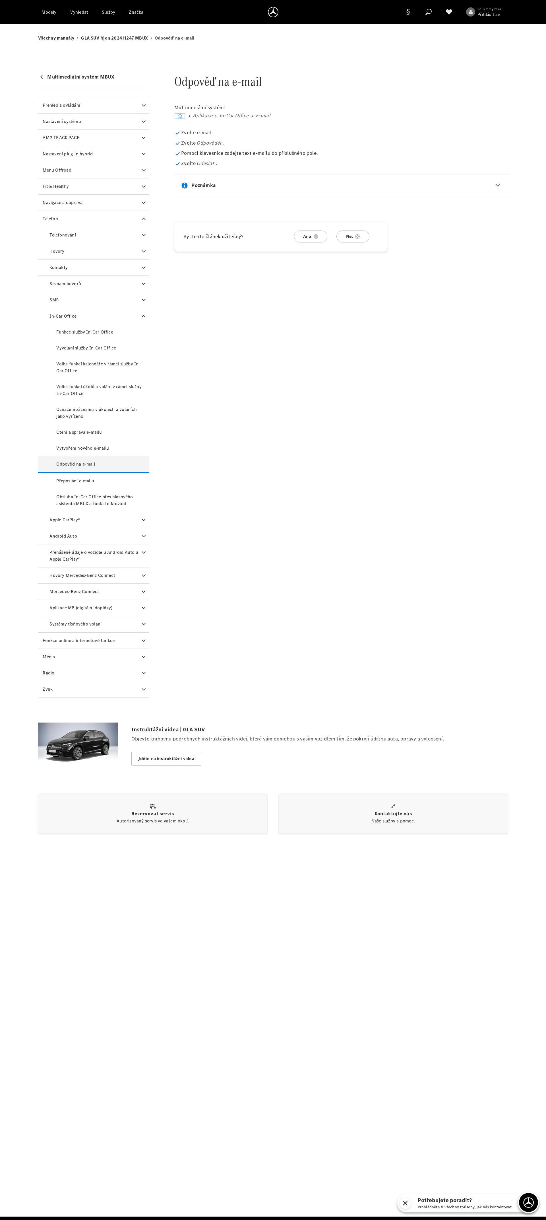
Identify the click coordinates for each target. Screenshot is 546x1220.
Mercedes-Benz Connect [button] (74, 591)
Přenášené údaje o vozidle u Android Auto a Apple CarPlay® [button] (93, 555)
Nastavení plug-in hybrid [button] (68, 154)
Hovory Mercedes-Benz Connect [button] (82, 575)
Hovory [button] (56, 251)
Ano (307, 236)
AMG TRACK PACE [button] (61, 138)
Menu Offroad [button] (57, 170)
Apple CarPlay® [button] (64, 520)
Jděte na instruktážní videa (166, 759)
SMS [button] (54, 300)
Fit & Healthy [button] (56, 186)
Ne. (349, 236)
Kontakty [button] (58, 267)
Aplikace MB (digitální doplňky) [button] (80, 608)
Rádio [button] (48, 673)
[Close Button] (405, 1203)
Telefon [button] (50, 219)
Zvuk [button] (48, 689)
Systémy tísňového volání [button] (75, 624)
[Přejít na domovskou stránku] (273, 11)
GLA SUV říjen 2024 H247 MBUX (114, 38)
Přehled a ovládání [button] (61, 105)
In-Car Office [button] (62, 316)
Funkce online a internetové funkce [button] (79, 640)
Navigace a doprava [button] (62, 202)
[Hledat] (428, 12)
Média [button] (49, 657)
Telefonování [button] (62, 235)
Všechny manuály (56, 38)
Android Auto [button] (63, 536)
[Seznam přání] (449, 12)
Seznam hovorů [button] (65, 284)
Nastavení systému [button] (62, 121)
